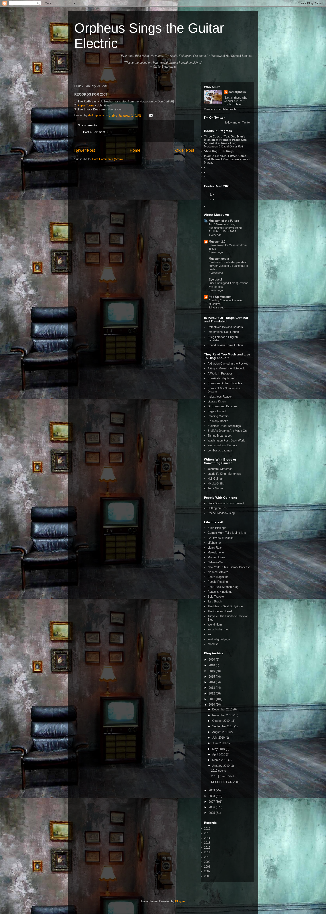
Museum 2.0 (217, 241)
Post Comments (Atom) (107, 159)
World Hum (215, 624)
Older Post (184, 150)
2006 (212, 807)
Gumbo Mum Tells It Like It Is (227, 532)
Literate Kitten (217, 401)
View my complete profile (220, 109)
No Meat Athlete (218, 572)
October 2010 (221, 720)
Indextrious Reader (220, 396)
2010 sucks (218, 770)
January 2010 (221, 765)
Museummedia (219, 258)
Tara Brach (215, 601)
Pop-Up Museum (220, 296)
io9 (209, 634)
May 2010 (219, 749)
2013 (212, 687)
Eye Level (215, 279)
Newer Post (84, 150)
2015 (212, 676)
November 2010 (222, 715)
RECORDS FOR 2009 (225, 782)
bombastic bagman (220, 450)
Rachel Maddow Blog (221, 513)
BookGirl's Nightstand (221, 378)
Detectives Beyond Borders (225, 327)
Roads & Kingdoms (220, 591)
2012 (212, 693)
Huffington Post (218, 508)
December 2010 (222, 709)
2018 (212, 665)
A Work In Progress (220, 373)
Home (135, 150)
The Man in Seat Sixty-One (225, 606)
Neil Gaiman (215, 478)
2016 (212, 671)
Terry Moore (215, 488)
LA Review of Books (221, 537)
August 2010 (220, 732)
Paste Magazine (218, 577)
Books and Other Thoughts (225, 383)
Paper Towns (86, 105)
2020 (212, 659)
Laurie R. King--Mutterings (224, 473)
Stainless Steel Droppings (224, 426)
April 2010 (219, 754)
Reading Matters (218, 416)
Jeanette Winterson (220, 469)
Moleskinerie (216, 552)
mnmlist (213, 644)
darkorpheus (237, 92)
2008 (212, 796)
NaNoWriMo (215, 562)
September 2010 (223, 726)
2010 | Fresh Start (222, 776)
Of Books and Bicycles (222, 406)
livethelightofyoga (219, 639)
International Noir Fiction (223, 331)
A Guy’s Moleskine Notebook (226, 368)
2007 (212, 801)
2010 (212, 704)
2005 (212, 812)
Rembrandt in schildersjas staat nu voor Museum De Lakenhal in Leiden (228, 266)
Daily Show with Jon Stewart (226, 503)
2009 (212, 790)
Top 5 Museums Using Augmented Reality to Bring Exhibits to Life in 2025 (225, 228)
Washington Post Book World (226, 440)
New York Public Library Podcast (229, 567)
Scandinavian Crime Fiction (225, 345)
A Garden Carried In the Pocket (228, 363)
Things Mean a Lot (220, 435)
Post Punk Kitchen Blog (223, 586)
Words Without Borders (222, 445)
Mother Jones (216, 557)
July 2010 (219, 737)
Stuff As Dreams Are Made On (227, 430)
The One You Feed (220, 611)
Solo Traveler (216, 596)
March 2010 (220, 760)
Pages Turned (217, 411)
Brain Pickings (217, 528)
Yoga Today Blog (218, 629)
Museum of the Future (224, 220)
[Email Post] (150, 115)
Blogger (180, 901)
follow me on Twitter (238, 122)
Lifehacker (214, 542)
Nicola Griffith (216, 483)
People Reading (218, 581)
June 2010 (219, 743)
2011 (212, 699)
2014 (212, 682)
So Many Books (218, 421)
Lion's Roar (215, 547)
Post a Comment (94, 132)
